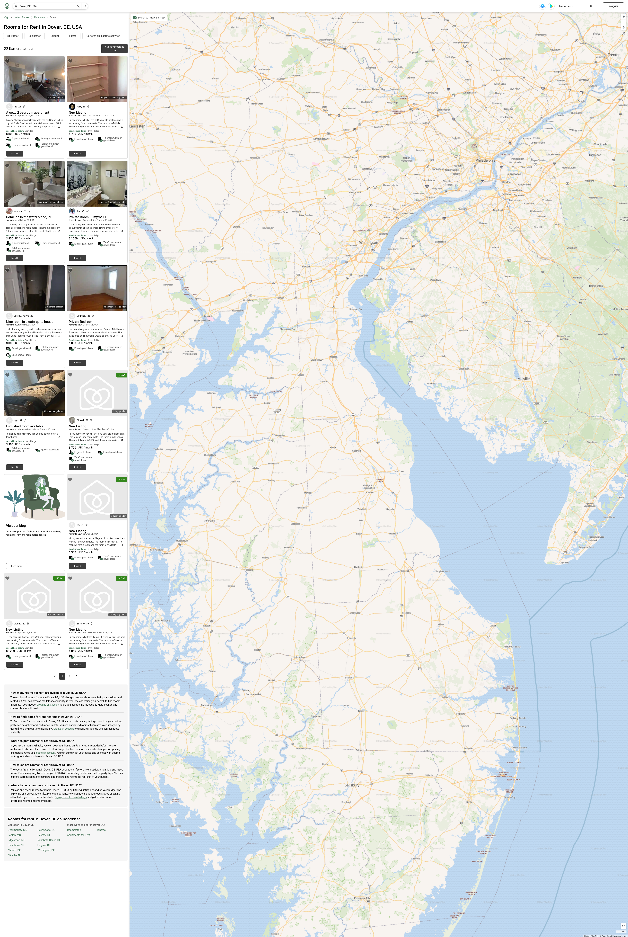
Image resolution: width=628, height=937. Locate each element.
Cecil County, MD (17, 830)
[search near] (16, 6)
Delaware (39, 17)
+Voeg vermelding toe (114, 48)
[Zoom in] (623, 16)
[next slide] (58, 79)
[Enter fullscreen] (623, 926)
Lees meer (16, 566)
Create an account (63, 728)
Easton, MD (14, 835)
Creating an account (48, 704)
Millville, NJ (14, 855)
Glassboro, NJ (16, 845)
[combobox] (47, 6)
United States (21, 17)
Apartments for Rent (78, 835)
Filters (72, 35)
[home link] (7, 6)
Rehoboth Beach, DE (49, 840)
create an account (45, 752)
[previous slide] (10, 79)
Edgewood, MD (16, 840)
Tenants (101, 830)
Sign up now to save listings (71, 797)
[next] (84, 6)
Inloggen (614, 6)
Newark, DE (44, 835)
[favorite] (7, 61)
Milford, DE (14, 850)
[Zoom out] (623, 22)
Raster (14, 35)
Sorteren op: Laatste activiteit (103, 35)
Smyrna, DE (43, 845)
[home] (7, 17)
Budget (55, 35)
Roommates (74, 830)
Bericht (14, 153)
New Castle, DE (46, 830)
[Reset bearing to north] (623, 27)
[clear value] (78, 6)
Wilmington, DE (46, 850)
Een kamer (35, 35)
